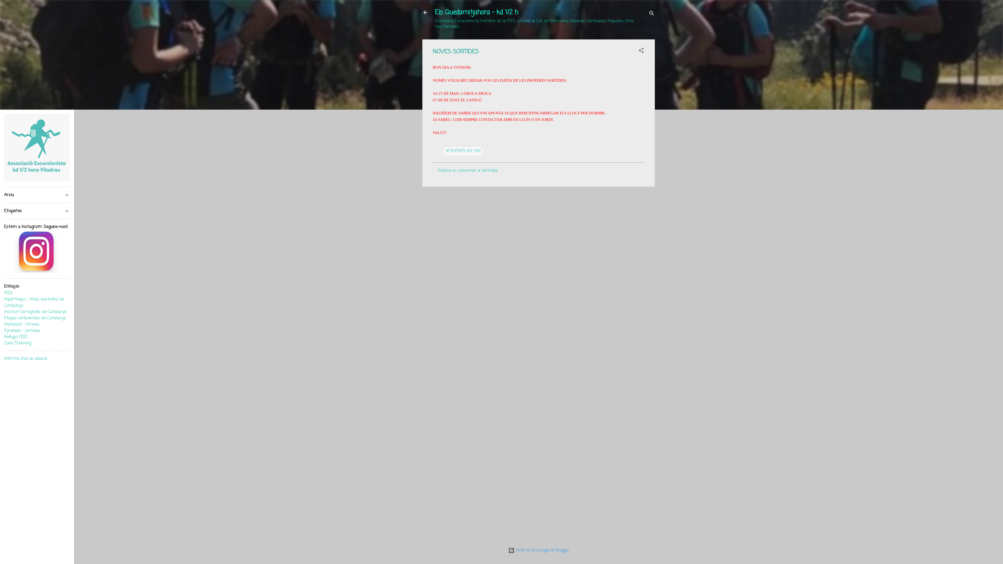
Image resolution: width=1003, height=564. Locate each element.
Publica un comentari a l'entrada (468, 171)
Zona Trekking (17, 343)
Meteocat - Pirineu (21, 324)
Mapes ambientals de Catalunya (35, 318)
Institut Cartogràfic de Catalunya (35, 312)
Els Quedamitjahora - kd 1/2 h (476, 12)
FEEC (8, 293)
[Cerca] (652, 14)
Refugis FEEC (16, 337)
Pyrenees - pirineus (22, 331)
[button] (641, 51)
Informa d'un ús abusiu (25, 359)
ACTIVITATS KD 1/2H (463, 151)
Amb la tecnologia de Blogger (542, 550)
